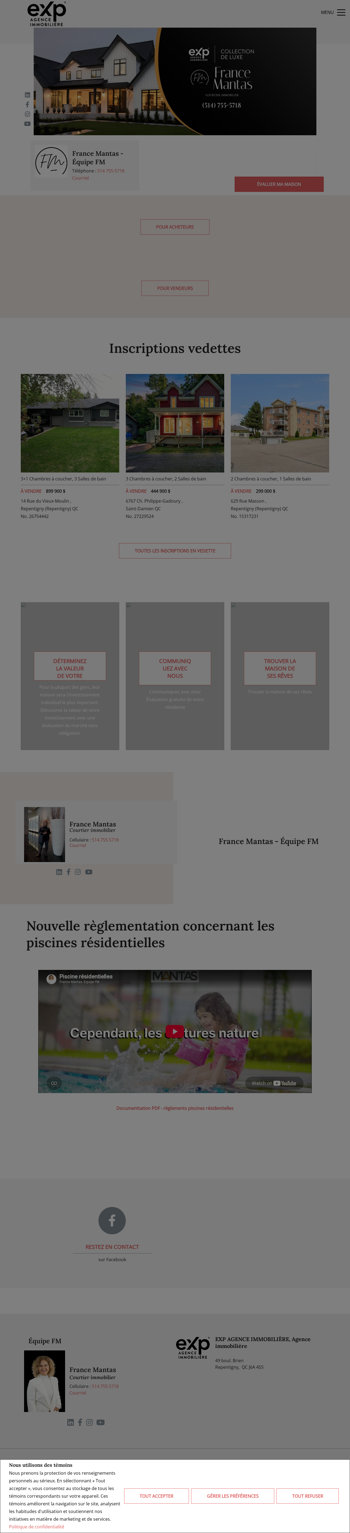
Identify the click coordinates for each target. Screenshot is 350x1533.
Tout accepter (156, 1496)
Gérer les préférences (233, 1496)
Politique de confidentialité (36, 1527)
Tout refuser (307, 1496)
